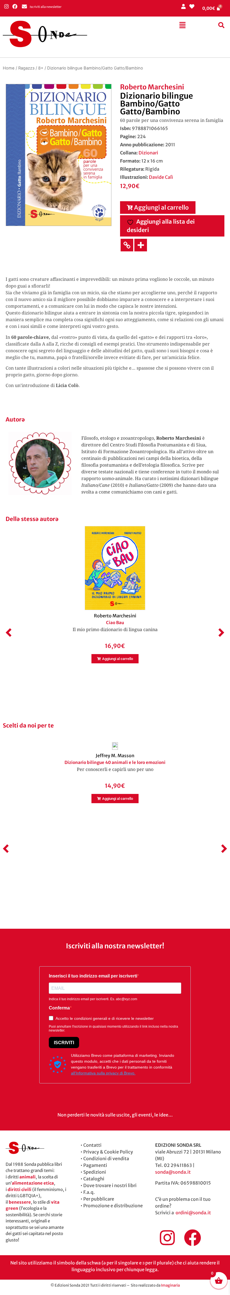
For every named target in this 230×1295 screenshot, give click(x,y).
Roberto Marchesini (152, 87)
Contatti (92, 1145)
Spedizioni (94, 1172)
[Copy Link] (127, 245)
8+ (40, 68)
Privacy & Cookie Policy (108, 1152)
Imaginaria (170, 1285)
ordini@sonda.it (193, 1212)
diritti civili (19, 1189)
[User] (183, 6)
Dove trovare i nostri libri (110, 1185)
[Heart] (191, 6)
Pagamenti (95, 1165)
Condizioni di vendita (106, 1158)
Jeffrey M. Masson (115, 755)
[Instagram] (6, 6)
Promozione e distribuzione (113, 1205)
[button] (182, 25)
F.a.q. (89, 1192)
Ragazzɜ (26, 68)
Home (9, 68)
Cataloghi (93, 1179)
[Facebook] (14, 6)
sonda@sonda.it (173, 1172)
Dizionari (148, 153)
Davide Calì (161, 177)
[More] (140, 245)
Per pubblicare (98, 1199)
